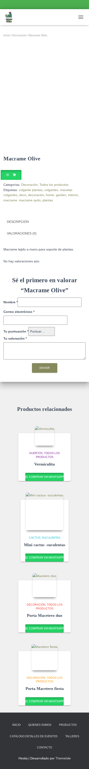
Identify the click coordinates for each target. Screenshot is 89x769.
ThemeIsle (63, 758)
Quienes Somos (39, 724)
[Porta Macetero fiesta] (44, 657)
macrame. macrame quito (22, 200)
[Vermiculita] (44, 436)
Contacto (44, 747)
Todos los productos (53, 184)
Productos (68, 724)
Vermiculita (44, 464)
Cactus (34, 537)
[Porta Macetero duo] (44, 585)
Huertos (36, 453)
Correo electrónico (18, 312)
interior (73, 195)
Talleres (72, 736)
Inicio (6, 35)
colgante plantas (30, 190)
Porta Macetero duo (44, 615)
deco (22, 195)
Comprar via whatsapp (46, 477)
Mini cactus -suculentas (44, 545)
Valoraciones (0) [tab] (22, 233)
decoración (36, 195)
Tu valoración (15, 338)
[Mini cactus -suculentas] (44, 511)
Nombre (10, 302)
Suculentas (51, 537)
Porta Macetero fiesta (45, 688)
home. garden (56, 195)
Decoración (19, 35)
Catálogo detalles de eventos (34, 736)
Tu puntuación (15, 331)
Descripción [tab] (18, 222)
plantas (47, 200)
